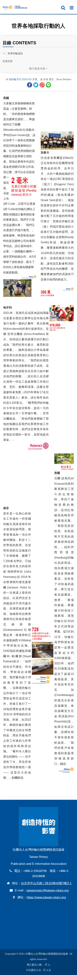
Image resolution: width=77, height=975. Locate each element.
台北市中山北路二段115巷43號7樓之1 (46, 883)
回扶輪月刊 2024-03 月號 (23, 79)
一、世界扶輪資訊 (13, 53)
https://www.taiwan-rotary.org (46, 897)
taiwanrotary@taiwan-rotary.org (48, 890)
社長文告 (8, 61)
